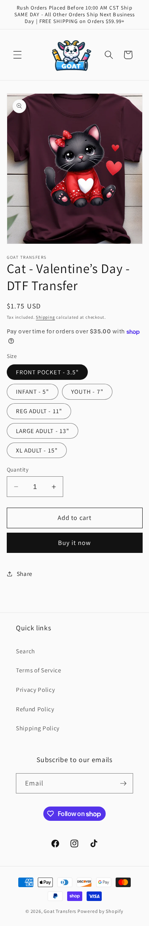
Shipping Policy (38, 728)
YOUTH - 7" (87, 391)
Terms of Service (39, 670)
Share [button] (25, 574)
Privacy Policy (35, 689)
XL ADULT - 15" (37, 450)
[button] (17, 54)
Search (25, 651)
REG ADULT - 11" (39, 411)
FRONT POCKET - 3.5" (47, 372)
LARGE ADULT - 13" (43, 431)
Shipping (45, 317)
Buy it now (74, 542)
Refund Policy (35, 709)
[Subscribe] (123, 783)
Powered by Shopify (100, 911)
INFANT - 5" (32, 391)
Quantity (18, 469)
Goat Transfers (60, 911)
